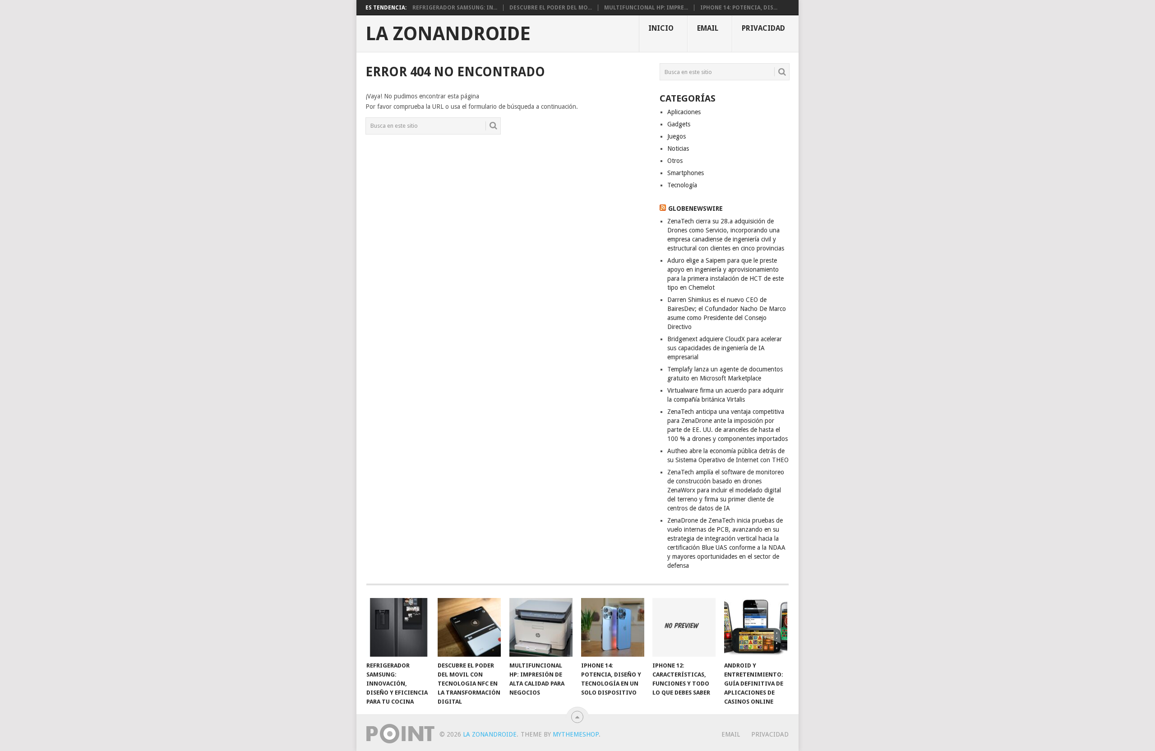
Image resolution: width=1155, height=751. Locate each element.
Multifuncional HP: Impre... (646, 8)
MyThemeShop (576, 734)
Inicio (661, 28)
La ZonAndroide (448, 33)
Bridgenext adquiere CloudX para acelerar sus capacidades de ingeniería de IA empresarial (724, 348)
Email (707, 28)
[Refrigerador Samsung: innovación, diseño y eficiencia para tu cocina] (398, 627)
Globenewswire (695, 208)
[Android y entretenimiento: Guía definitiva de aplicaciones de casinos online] (755, 627)
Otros (675, 160)
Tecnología (682, 185)
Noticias (678, 148)
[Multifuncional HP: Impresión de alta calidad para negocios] (541, 627)
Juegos (676, 136)
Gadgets (678, 124)
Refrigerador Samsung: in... (454, 8)
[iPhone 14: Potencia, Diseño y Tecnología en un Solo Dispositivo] (612, 627)
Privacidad (763, 28)
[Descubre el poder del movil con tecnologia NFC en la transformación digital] (469, 627)
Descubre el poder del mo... (550, 8)
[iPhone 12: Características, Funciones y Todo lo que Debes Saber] (684, 627)
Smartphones (685, 172)
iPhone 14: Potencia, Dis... (738, 8)
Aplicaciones (684, 112)
